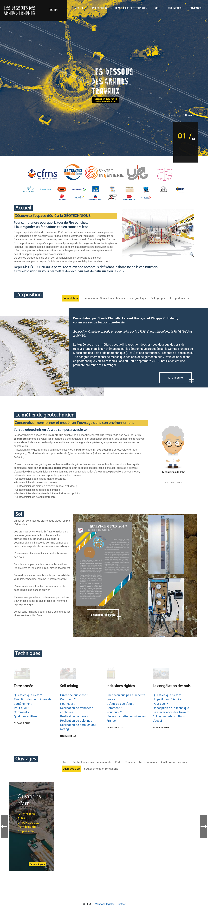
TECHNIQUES (175, 8)
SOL (157, 8)
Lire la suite (175, 377)
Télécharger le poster (103, 614)
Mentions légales (105, 904)
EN (56, 9)
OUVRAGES (196, 8)
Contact (121, 904)
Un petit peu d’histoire (167, 699)
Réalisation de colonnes (76, 720)
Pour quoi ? (21, 708)
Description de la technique (171, 708)
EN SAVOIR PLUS (22, 723)
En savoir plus (37, 864)
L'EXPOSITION (99, 8)
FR (50, 9)
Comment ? (21, 712)
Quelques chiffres (26, 716)
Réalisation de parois (74, 716)
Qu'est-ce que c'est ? (28, 695)
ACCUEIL (79, 8)
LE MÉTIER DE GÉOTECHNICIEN (131, 8)
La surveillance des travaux (171, 712)
